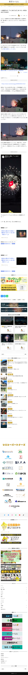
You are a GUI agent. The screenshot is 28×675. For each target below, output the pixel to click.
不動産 (2, 605)
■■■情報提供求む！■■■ (8, 243)
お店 (1, 594)
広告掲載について (4, 661)
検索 (25, 354)
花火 (24, 299)
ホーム (2, 585)
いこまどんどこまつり (6, 299)
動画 (1, 596)
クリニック (3, 598)
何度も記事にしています (9, 49)
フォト (26, 15)
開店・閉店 (3, 589)
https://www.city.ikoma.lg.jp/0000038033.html (13, 83)
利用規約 (2, 655)
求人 (1, 603)
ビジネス (2, 602)
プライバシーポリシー (4, 657)
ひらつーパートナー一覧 (5, 531)
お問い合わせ (3, 609)
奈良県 (14, 299)
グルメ (2, 591)
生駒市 (19, 299)
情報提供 (2, 653)
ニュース (2, 587)
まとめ (2, 592)
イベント (2, 600)
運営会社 (2, 659)
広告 (1, 607)
